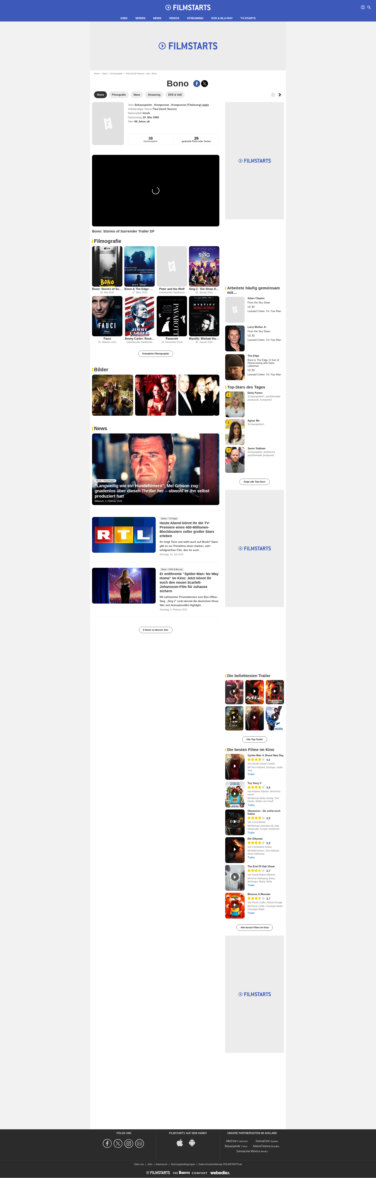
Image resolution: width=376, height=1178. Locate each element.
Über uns (139, 1164)
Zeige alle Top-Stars (255, 481)
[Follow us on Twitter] (119, 1143)
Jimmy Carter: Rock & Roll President (139, 338)
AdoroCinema (261, 1146)
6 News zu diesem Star (155, 630)
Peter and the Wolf (171, 289)
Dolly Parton (255, 392)
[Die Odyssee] (235, 850)
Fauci (107, 338)
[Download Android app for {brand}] (194, 1142)
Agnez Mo (254, 420)
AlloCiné (231, 1141)
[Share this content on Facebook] (196, 83)
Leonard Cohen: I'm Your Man (264, 311)
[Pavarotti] (172, 316)
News (157, 18)
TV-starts (248, 18)
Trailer (251, 774)
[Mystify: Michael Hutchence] (204, 316)
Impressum (161, 1164)
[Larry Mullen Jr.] (235, 338)
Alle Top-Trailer (254, 739)
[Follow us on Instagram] (129, 1143)
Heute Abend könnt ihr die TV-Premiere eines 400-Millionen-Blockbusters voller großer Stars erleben (187, 529)
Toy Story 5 (254, 783)
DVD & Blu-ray (222, 18)
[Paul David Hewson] (108, 123)
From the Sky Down (259, 302)
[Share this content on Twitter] (204, 83)
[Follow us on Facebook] (108, 1143)
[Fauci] (107, 316)
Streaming (195, 18)
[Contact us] (140, 1143)
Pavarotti (172, 338)
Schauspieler (116, 73)
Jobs (149, 1164)
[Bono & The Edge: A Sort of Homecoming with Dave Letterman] (139, 266)
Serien (140, 18)
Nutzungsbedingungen (183, 1164)
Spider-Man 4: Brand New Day (266, 755)
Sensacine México (248, 1151)
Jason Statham (257, 448)
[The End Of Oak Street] (235, 878)
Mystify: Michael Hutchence (204, 338)
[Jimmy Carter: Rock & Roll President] (139, 316)
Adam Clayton (256, 298)
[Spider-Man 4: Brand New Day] (235, 767)
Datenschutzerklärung (210, 1164)
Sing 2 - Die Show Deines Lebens (204, 289)
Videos (174, 18)
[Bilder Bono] (112, 395)
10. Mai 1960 (151, 117)
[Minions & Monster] (235, 906)
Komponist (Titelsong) (186, 104)
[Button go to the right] (279, 94)
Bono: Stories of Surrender (107, 289)
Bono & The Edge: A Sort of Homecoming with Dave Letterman (139, 289)
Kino (124, 18)
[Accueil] (188, 7)
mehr (205, 104)
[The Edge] (235, 367)
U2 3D (251, 306)
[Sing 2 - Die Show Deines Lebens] (204, 266)
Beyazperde (232, 1146)
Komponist (162, 104)
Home (97, 73)
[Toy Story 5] (235, 794)
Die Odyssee (255, 838)
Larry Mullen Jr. (257, 327)
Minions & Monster (259, 894)
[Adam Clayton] (235, 310)
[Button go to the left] (273, 94)
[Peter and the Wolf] (172, 266)
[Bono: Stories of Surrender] (107, 266)
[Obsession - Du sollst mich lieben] (235, 822)
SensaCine (263, 1141)
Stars (105, 73)
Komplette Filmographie (155, 353)
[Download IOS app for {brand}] (182, 1142)
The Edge (253, 355)
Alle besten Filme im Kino (254, 927)
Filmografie (107, 241)
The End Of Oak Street (261, 866)
